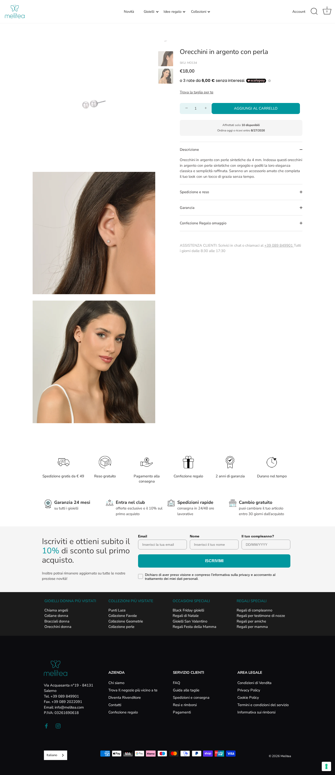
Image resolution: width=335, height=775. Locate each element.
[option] (166, 42)
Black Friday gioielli (188, 610)
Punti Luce (117, 610)
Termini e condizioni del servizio (263, 704)
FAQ (176, 682)
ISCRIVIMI (214, 561)
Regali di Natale (186, 615)
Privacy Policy (248, 690)
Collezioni (198, 11)
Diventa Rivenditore (124, 697)
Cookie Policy (248, 697)
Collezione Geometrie (125, 621)
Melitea (286, 756)
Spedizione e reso (194, 192)
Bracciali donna (56, 621)
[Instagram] (58, 725)
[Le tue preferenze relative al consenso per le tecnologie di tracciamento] (326, 766)
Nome (194, 536)
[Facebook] (46, 725)
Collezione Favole (122, 615)
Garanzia (187, 207)
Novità (129, 11)
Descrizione (189, 149)
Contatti (114, 704)
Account (298, 11)
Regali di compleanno (254, 610)
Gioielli (149, 11)
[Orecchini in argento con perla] (165, 41)
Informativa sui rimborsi (256, 712)
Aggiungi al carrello (256, 108)
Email (142, 536)
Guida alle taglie (186, 690)
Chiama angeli (56, 610)
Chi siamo (116, 682)
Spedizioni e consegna (191, 697)
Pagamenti (182, 712)
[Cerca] (314, 11)
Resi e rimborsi (185, 704)
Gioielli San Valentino (190, 621)
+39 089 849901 (279, 245)
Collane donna (56, 615)
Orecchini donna (57, 626)
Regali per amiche (251, 621)
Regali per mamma (252, 626)
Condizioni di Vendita (254, 682)
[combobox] (55, 755)
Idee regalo (172, 11)
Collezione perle (121, 626)
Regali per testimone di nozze (261, 615)
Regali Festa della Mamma (194, 626)
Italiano (52, 755)
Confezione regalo (123, 712)
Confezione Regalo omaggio (203, 223)
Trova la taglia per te (196, 92)
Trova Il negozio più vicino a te (132, 690)
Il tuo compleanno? (258, 536)
